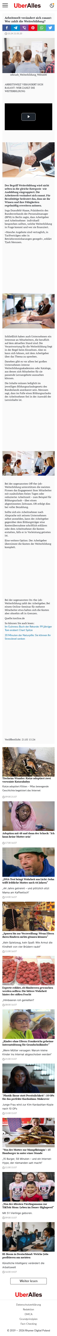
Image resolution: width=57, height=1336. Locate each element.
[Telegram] (15, 28)
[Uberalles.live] (27, 5)
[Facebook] (6, 28)
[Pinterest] (32, 28)
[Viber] (24, 28)
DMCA (28, 1314)
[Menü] (5, 5)
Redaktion (28, 1309)
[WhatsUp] (41, 28)
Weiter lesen (29, 1281)
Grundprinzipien (28, 1319)
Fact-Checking (29, 1324)
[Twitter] (50, 28)
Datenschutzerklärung (28, 1304)
